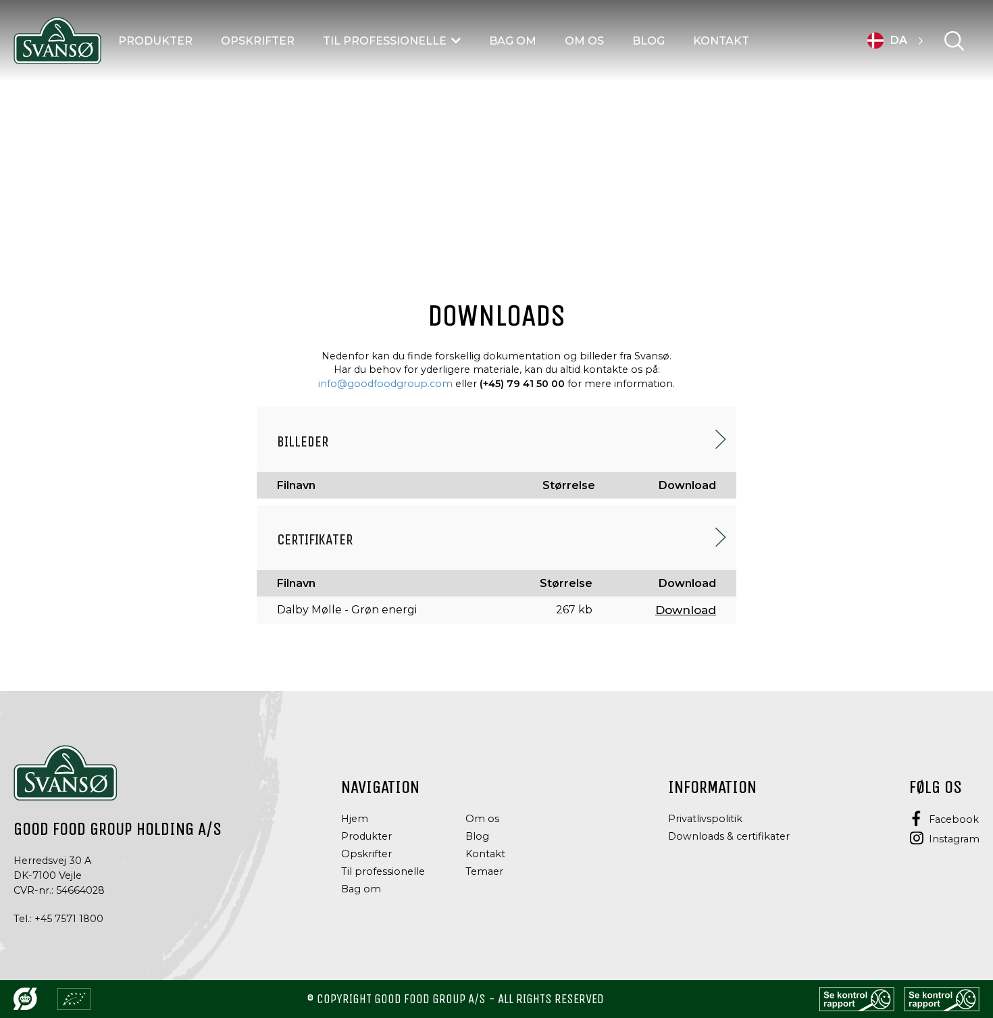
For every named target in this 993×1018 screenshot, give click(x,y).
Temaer (484, 871)
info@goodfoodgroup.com (385, 384)
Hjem (354, 819)
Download (685, 610)
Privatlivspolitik (705, 819)
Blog (648, 40)
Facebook (954, 819)
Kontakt (721, 40)
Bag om (512, 40)
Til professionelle (385, 40)
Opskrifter (258, 40)
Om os (584, 40)
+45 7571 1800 (68, 919)
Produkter (155, 40)
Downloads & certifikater (729, 836)
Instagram (954, 839)
